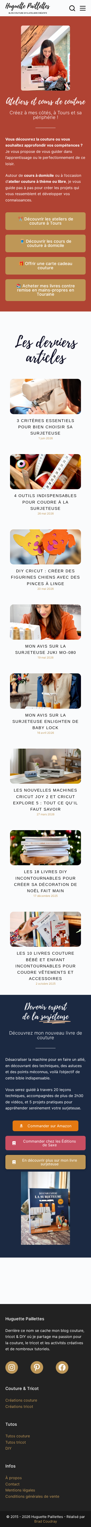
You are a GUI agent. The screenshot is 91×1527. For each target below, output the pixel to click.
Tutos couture (17, 1436)
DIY (8, 1448)
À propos (13, 1477)
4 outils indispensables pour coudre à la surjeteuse (45, 502)
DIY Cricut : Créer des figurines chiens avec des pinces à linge (45, 577)
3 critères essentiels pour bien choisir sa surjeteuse (45, 427)
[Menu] (83, 8)
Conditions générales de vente (32, 1496)
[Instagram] (11, 1367)
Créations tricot (19, 1406)
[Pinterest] (37, 1367)
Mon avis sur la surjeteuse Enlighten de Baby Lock (45, 721)
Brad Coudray (45, 1521)
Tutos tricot (15, 1442)
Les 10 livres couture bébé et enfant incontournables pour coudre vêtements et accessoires (45, 966)
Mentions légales (20, 1490)
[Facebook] (62, 1367)
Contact (12, 1484)
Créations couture (21, 1400)
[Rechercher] (72, 8)
